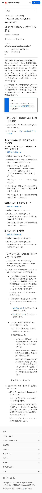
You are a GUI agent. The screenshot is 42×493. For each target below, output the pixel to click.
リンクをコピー (21, 39)
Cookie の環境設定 (27, 485)
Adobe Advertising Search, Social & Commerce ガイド (17, 20)
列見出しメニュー (19, 314)
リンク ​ (19, 308)
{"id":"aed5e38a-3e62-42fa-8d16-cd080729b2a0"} (17, 46)
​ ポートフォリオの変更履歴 (19, 106)
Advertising (20, 16)
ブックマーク (10, 39)
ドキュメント (9, 16)
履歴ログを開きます (14, 152)
